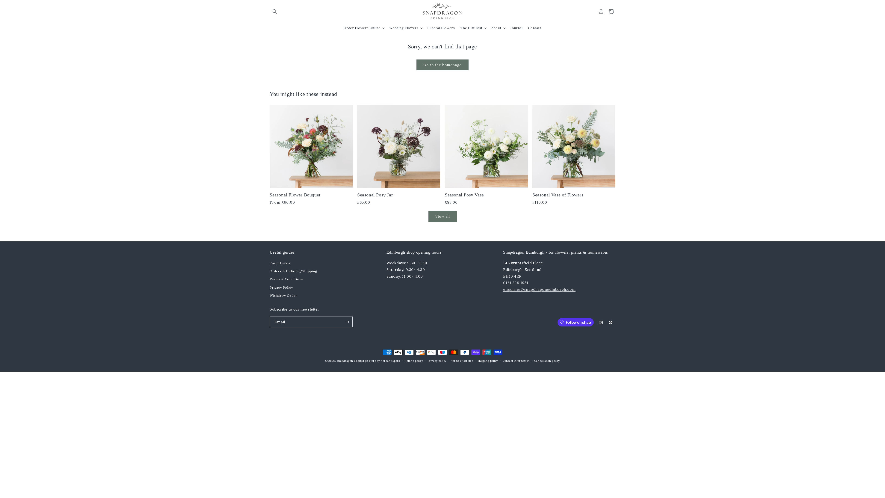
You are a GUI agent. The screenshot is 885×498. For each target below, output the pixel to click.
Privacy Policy (281, 287)
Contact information (516, 360)
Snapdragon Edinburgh (353, 360)
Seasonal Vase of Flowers (557, 194)
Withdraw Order (283, 295)
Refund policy (413, 360)
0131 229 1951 (515, 282)
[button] (275, 11)
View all (442, 216)
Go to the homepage (442, 65)
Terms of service (462, 360)
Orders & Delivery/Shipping (293, 271)
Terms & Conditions (286, 279)
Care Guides (280, 263)
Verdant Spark (390, 360)
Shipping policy (488, 360)
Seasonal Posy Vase (464, 194)
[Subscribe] (347, 322)
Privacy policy (437, 360)
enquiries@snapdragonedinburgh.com (539, 289)
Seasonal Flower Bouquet (295, 194)
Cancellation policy (547, 360)
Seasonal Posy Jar (375, 194)
